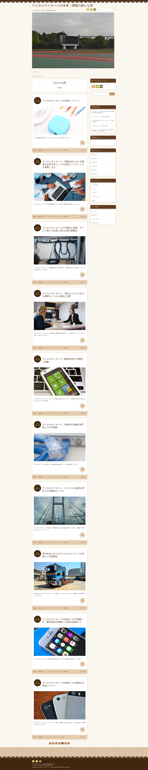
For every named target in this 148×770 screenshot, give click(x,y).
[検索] (112, 93)
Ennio (83, 150)
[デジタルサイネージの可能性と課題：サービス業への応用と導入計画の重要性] (59, 263)
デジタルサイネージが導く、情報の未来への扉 (42, 765)
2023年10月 (94, 166)
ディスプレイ (47, 150)
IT (64, 737)
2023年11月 (94, 162)
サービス (46, 737)
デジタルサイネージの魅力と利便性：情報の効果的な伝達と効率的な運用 (103, 112)
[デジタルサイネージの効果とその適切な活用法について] (59, 718)
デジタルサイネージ (58, 150)
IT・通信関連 (39, 150)
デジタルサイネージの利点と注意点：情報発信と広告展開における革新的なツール (103, 130)
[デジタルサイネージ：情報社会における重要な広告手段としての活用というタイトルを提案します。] (59, 200)
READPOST (82, 142)
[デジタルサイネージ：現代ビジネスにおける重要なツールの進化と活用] (59, 329)
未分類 (93, 200)
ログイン (94, 211)
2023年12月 (94, 158)
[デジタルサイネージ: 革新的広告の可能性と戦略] (59, 394)
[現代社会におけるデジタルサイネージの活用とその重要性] (59, 589)
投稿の (94, 215)
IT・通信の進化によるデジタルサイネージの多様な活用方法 (103, 121)
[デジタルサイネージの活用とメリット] (59, 133)
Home (35, 72)
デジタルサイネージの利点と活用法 (100, 125)
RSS (87, 9)
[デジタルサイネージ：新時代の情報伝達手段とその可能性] (59, 460)
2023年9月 (94, 170)
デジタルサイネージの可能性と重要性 (100, 116)
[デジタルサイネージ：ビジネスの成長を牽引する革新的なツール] (59, 524)
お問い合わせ (94, 9)
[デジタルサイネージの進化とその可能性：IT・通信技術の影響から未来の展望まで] (59, 655)
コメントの (95, 219)
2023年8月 (94, 174)
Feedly (91, 9)
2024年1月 (94, 154)
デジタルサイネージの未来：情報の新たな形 (43, 764)
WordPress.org (95, 222)
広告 (67, 150)
